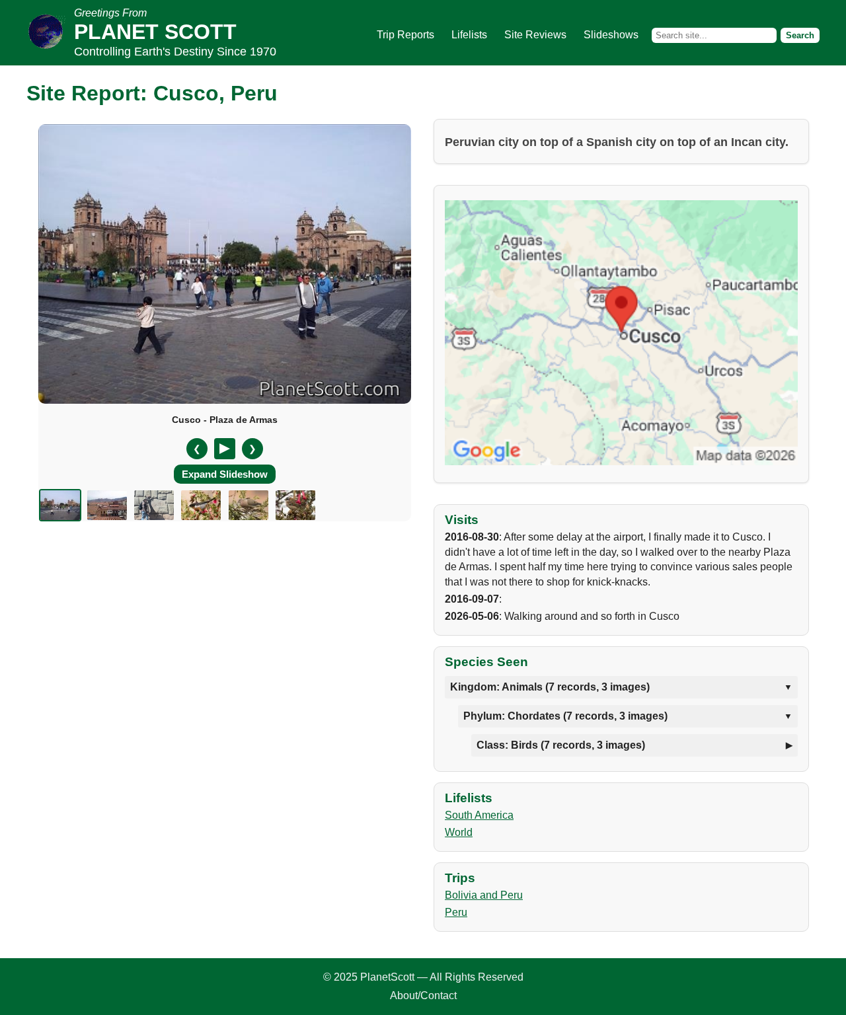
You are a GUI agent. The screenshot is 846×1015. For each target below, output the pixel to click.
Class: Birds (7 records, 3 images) (561, 745)
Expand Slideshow (225, 474)
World (459, 832)
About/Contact (423, 995)
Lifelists (469, 34)
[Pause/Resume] (224, 448)
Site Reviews (535, 34)
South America (479, 815)
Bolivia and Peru (484, 895)
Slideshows (611, 34)
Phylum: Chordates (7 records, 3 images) (565, 716)
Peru (456, 912)
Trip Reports (405, 34)
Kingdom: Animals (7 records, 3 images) (550, 687)
